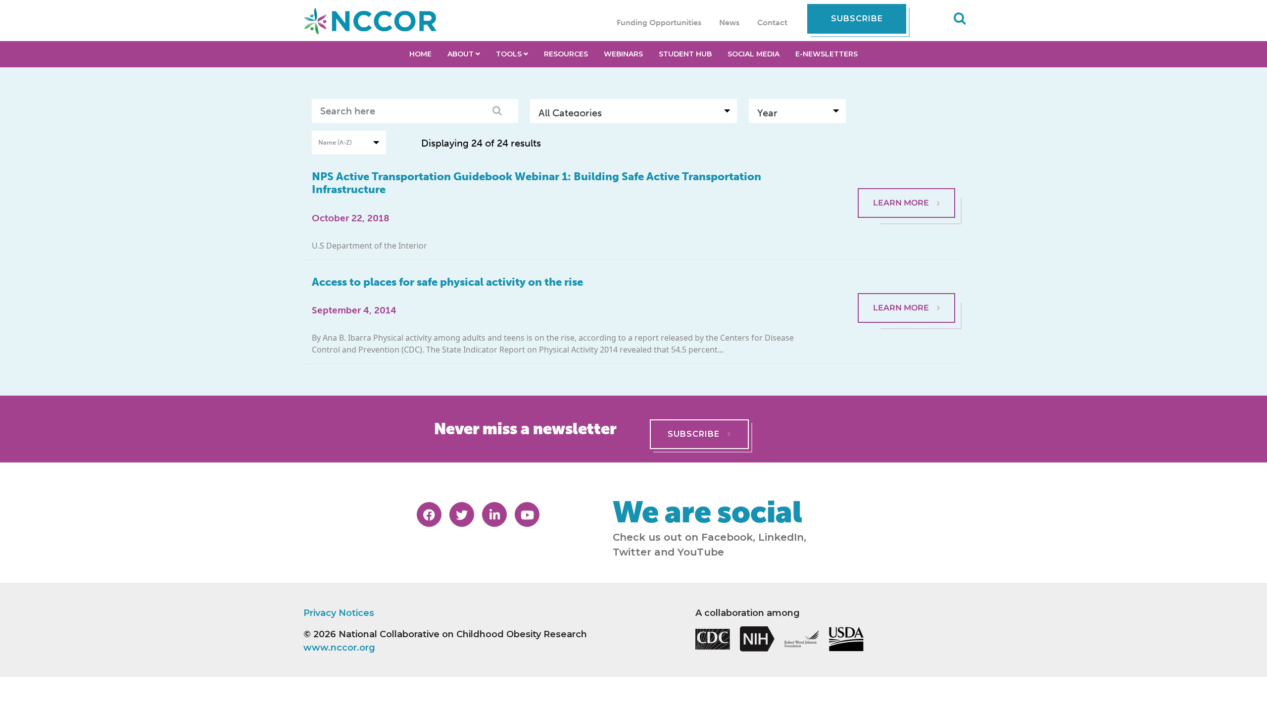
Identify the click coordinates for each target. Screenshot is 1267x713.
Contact (772, 22)
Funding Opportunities (659, 22)
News (729, 22)
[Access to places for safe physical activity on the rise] (906, 275)
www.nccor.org (339, 647)
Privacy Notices (338, 613)
